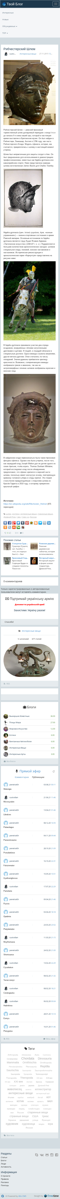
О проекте (5, 1176)
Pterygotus (8, 1031)
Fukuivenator (8, 865)
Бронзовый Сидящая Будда (20, 558)
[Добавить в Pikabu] (31, 523)
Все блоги (11, 761)
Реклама (5, 1182)
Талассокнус (9, 980)
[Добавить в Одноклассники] (5, 527)
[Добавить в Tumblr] (22, 523)
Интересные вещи (28, 53)
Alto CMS (22, 1196)
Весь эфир (50, 1038)
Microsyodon (8, 802)
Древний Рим (9, 517)
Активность (6, 1166)
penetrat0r (14, 784)
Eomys (6, 1018)
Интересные (8, 12)
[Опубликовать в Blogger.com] (36, 523)
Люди (3, 1163)
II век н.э (25, 517)
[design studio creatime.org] (51, 1196)
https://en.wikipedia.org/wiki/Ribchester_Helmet (25, 504)
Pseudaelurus (9, 853)
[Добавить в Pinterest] (27, 523)
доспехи (16, 514)
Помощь (5, 1185)
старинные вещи (45, 514)
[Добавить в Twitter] (18, 523)
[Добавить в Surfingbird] (40, 523)
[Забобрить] (22, 527)
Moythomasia (9, 942)
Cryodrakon (8, 967)
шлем (8, 514)
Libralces (7, 814)
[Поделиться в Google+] (14, 523)
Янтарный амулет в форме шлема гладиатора (47, 558)
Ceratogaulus (9, 993)
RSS (8, 683)
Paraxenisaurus (10, 840)
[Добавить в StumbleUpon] (14, 527)
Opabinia (7, 916)
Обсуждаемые (9, 26)
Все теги (10, 1135)
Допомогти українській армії (29, 604)
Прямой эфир (30, 771)
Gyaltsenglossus (10, 878)
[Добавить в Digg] (44, 523)
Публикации (38, 777)
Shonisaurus (8, 954)
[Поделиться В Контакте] (5, 523)
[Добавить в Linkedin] (49, 523)
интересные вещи (28, 514)
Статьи (4, 1157)
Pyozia (6, 904)
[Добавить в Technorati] (18, 527)
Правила (5, 1179)
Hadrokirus (8, 1005)
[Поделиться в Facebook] (9, 523)
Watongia (7, 789)
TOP (4, 33)
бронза (33, 517)
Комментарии (22, 777)
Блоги (3, 1160)
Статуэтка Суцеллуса (20, 543)
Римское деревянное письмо (47, 543)
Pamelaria (7, 891)
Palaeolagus (8, 827)
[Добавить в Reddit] (9, 527)
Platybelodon (8, 929)
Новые (5, 19)
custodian (13, 53)
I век (19, 517)
